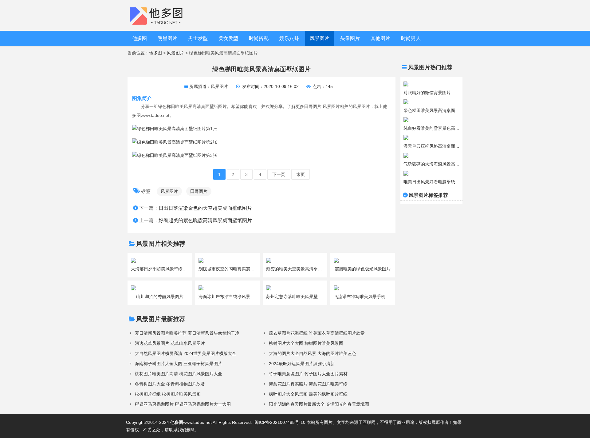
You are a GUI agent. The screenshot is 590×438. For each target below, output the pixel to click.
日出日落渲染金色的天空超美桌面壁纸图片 (205, 208)
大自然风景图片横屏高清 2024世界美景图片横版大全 (185, 353)
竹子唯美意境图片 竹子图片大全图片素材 (308, 373)
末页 (300, 174)
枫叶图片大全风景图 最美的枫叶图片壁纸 (308, 394)
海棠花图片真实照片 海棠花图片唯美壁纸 (308, 383)
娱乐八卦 (289, 38)
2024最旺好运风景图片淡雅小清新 (302, 363)
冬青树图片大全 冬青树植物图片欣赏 (170, 383)
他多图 (139, 38)
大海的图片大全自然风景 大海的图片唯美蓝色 (312, 353)
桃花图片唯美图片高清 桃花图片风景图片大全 (178, 373)
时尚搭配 (259, 38)
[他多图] (161, 15)
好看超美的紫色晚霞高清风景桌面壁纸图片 (205, 220)
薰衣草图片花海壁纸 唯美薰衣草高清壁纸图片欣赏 (317, 333)
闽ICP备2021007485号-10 (279, 422)
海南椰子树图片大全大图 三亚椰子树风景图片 (178, 363)
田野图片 (198, 191)
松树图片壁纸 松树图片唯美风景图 (168, 394)
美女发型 (228, 38)
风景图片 (319, 38)
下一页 (278, 174)
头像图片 (350, 38)
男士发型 (198, 38)
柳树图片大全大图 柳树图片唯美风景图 (306, 343)
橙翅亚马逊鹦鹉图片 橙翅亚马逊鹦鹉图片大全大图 (183, 404)
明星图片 (167, 38)
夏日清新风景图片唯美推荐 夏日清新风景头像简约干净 (187, 333)
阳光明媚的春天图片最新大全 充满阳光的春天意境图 (319, 404)
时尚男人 (411, 38)
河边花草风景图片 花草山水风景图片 (170, 343)
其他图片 (380, 38)
